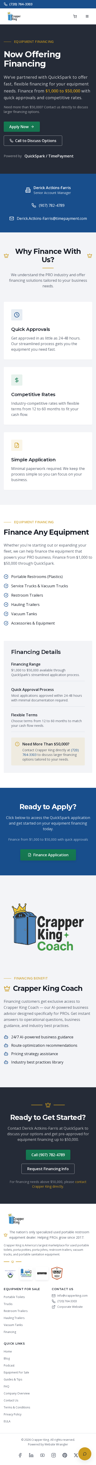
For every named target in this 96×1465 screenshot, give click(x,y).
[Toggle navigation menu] (87, 16)
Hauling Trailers (14, 1318)
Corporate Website (70, 1307)
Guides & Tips (13, 1379)
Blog (7, 1358)
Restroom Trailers (15, 1311)
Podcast (9, 1365)
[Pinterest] (65, 1455)
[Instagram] (53, 1455)
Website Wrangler (56, 1444)
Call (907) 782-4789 (48, 1154)
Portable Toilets (14, 1297)
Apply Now (19, 126)
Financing (10, 1332)
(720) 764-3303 (20, 4)
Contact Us (11, 1400)
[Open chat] (84, 1453)
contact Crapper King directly (59, 1184)
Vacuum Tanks (13, 1325)
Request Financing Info (48, 1168)
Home (8, 1351)
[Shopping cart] (75, 16)
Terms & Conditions (17, 1407)
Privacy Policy (12, 1414)
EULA (7, 1421)
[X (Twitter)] (76, 1455)
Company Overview (17, 1393)
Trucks (8, 1304)
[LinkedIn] (31, 1455)
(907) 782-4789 (52, 205)
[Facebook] (20, 1455)
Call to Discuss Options (35, 140)
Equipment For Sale (16, 1372)
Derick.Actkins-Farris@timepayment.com (52, 218)
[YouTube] (42, 1455)
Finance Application (51, 854)
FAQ (6, 1386)
